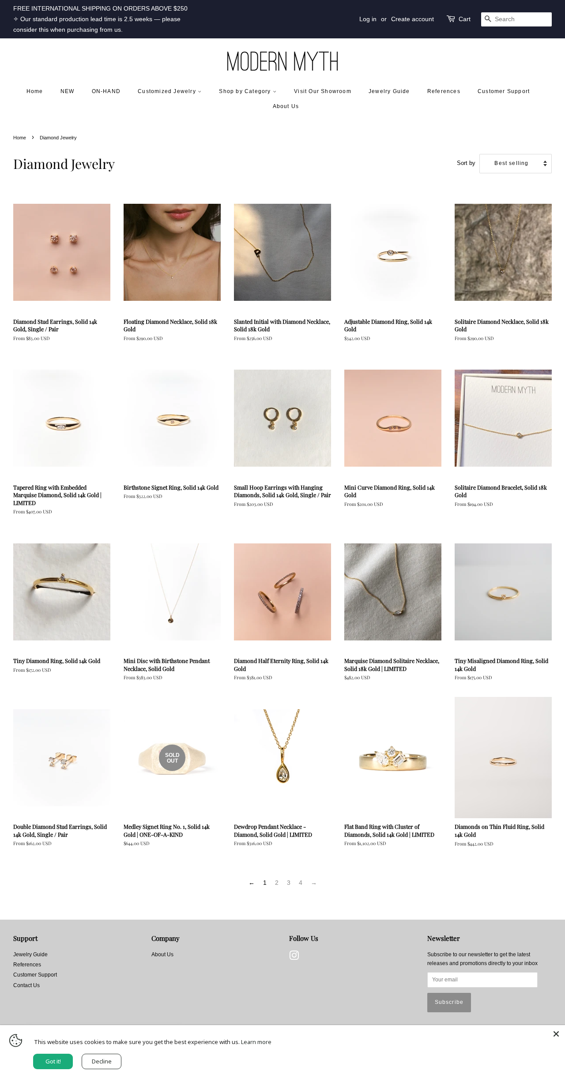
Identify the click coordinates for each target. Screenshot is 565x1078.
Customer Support (504, 91)
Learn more (256, 1042)
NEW (67, 91)
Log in (368, 18)
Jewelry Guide (389, 91)
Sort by (466, 163)
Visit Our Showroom (322, 91)
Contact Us (26, 985)
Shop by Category (245, 91)
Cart (465, 18)
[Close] (556, 1033)
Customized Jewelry (168, 91)
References (443, 91)
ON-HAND (106, 91)
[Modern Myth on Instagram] (294, 957)
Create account (412, 18)
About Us (286, 106)
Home (34, 91)
